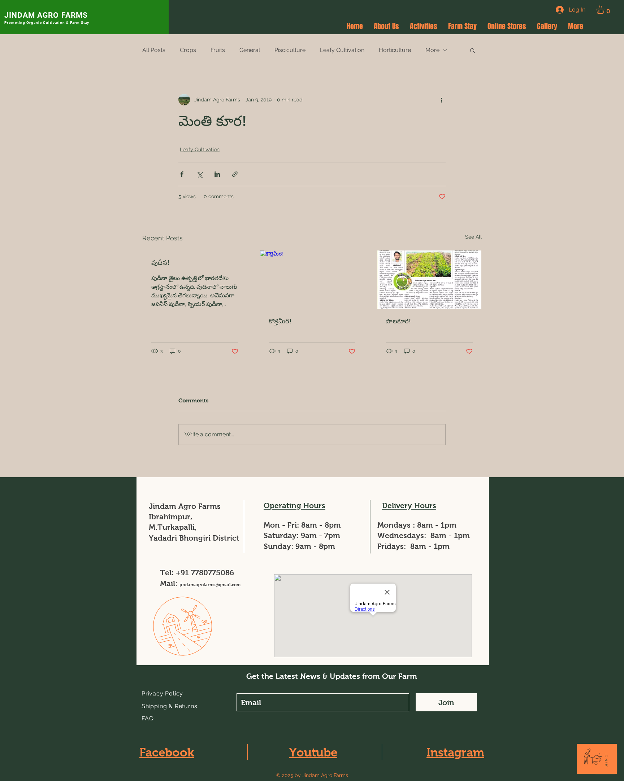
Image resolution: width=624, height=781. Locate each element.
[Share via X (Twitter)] (199, 174)
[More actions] (441, 99)
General (249, 50)
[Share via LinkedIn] (217, 174)
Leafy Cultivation (342, 50)
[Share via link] (234, 174)
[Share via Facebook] (181, 174)
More (432, 50)
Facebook (166, 752)
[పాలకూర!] (429, 279)
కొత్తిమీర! (280, 321)
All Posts (153, 50)
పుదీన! (160, 262)
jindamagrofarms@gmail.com (209, 584)
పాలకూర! (398, 321)
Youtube (313, 752)
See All (473, 237)
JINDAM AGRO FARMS (46, 15)
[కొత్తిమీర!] (312, 279)
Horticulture (395, 50)
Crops (188, 50)
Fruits (218, 50)
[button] (605, 9)
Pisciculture (290, 50)
